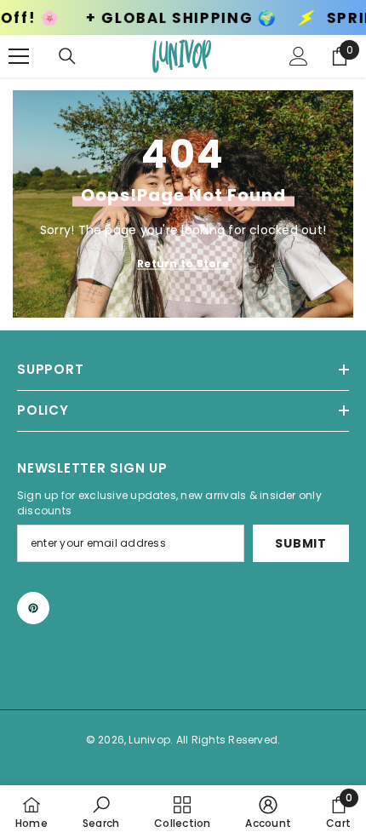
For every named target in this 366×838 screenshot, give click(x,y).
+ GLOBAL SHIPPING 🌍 (159, 18)
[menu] (19, 56)
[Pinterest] (33, 608)
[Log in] (298, 56)
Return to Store (183, 263)
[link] (101, 812)
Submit (300, 543)
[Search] (67, 56)
